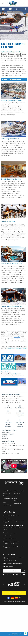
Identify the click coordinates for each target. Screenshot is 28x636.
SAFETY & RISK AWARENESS (14, 593)
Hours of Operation (7, 490)
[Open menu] (24, 3)
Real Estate (16, 498)
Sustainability (17, 503)
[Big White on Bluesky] (24, 575)
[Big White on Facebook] (3, 575)
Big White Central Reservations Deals (12, 52)
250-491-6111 (8, 518)
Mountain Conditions (19, 490)
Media (4, 502)
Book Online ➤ (6, 432)
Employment (6, 495)
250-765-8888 (8, 535)
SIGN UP (23, 570)
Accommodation (7, 493)
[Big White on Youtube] (6, 575)
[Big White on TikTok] (13, 575)
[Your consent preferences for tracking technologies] (25, 633)
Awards (16, 495)
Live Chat (5, 438)
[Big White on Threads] (21, 575)
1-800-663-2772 (11, 539)
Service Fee (17, 337)
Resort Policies (17, 493)
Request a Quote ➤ (8, 434)
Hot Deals (16, 374)
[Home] (13, 3)
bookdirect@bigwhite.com (11, 533)
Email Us (4, 436)
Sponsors (16, 500)
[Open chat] (23, 631)
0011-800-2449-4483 (12, 542)
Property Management (8, 504)
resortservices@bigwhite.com (12, 515)
